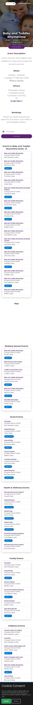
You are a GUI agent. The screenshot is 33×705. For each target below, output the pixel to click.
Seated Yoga (8, 511)
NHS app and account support (14, 492)
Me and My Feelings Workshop (14, 533)
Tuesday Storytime (10, 459)
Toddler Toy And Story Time (13, 369)
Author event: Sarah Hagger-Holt (14, 646)
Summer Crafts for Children (13, 630)
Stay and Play (8, 440)
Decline (16, 701)
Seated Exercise (9, 429)
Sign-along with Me (10, 608)
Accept (6, 701)
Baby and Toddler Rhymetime (13, 153)
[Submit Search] (14, 3)
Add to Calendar (17, 80)
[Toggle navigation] (2, 3)
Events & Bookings (25, 3)
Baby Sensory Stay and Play (13, 361)
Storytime (7, 421)
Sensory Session (9, 451)
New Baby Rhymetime (11, 399)
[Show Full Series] (26, 149)
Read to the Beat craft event (13, 657)
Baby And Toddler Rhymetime (13, 388)
